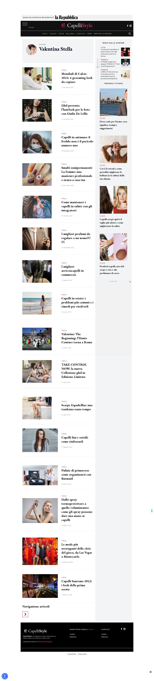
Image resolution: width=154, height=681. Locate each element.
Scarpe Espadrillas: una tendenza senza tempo (76, 407)
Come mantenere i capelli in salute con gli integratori (76, 206)
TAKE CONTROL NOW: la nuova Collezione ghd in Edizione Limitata (74, 370)
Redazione (73, 637)
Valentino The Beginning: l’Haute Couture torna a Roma (76, 338)
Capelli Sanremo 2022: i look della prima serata (76, 585)
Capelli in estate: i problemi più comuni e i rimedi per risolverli (77, 302)
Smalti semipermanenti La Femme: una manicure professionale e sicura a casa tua (76, 174)
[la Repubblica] (66, 17)
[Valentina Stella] (31, 49)
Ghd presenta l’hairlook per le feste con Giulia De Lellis (75, 109)
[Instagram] (130, 26)
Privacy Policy (82, 654)
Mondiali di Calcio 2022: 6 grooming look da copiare (76, 78)
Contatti (72, 634)
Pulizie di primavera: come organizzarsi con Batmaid (76, 474)
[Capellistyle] (77, 25)
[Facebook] (127, 26)
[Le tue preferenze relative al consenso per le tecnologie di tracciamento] (152, 511)
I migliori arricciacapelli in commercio (72, 270)
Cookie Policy (72, 654)
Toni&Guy (104, 60)
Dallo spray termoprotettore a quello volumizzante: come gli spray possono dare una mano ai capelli (76, 509)
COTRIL (103, 47)
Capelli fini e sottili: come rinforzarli (74, 439)
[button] (97, 59)
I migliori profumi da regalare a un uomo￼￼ (75, 238)
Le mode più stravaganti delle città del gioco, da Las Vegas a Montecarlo (76, 550)
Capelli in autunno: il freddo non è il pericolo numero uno (77, 141)
